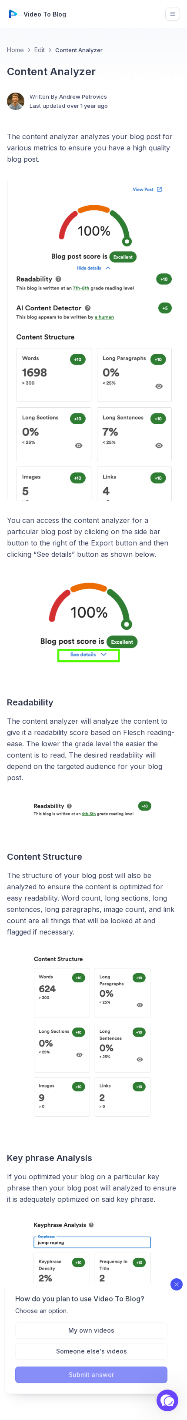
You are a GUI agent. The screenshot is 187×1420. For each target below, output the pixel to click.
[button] (167, 1400)
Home (15, 49)
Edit (39, 49)
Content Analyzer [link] (79, 50)
